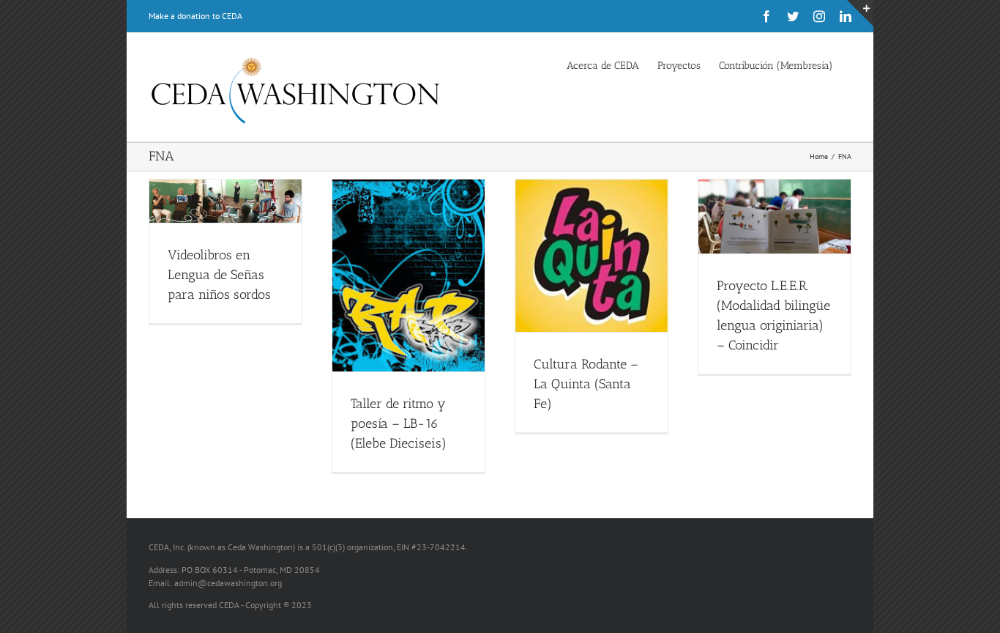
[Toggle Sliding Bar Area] (860, 13)
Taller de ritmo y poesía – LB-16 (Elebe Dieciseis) (399, 423)
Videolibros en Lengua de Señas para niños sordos (219, 275)
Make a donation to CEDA (195, 15)
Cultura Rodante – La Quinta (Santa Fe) (586, 384)
